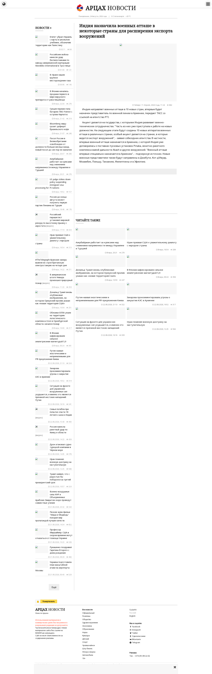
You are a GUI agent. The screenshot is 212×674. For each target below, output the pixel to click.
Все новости (87, 609)
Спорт (85, 642)
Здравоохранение (90, 622)
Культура (86, 635)
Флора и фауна (88, 652)
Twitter (135, 633)
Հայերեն (133, 609)
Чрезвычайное (88, 645)
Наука (84, 632)
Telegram (136, 642)
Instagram (136, 630)
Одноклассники (138, 636)
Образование (88, 629)
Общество (86, 619)
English (132, 616)
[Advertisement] (106, 669)
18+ (83, 658)
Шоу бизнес (87, 648)
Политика (86, 616)
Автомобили (87, 655)
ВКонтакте (136, 639)
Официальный (88, 613)
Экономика (87, 626)
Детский (85, 639)
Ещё (54, 587)
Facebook (136, 626)
